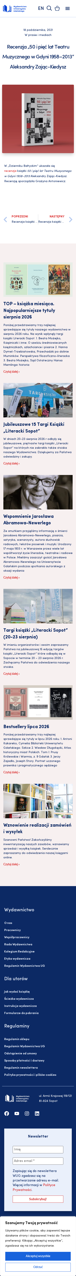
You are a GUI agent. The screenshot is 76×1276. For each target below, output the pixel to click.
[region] (38, 1246)
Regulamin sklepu (16, 1039)
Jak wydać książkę (17, 991)
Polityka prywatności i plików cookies (30, 1075)
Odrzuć (38, 1267)
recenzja (10, 171)
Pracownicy (12, 930)
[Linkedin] (37, 1113)
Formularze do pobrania (21, 1013)
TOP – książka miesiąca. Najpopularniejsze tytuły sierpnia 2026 (29, 311)
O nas (8, 923)
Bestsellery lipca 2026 (26, 727)
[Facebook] (6, 1113)
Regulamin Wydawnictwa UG (24, 966)
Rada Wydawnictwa (18, 944)
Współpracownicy (16, 937)
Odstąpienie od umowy (20, 1053)
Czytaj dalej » (11, 371)
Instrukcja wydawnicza (20, 1006)
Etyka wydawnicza (17, 958)
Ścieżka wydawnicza (19, 999)
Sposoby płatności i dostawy (24, 1060)
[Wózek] (57, 8)
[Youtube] (16, 1113)
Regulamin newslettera (21, 1067)
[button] (67, 8)
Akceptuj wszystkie (38, 1256)
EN (41, 8)
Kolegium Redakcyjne (19, 951)
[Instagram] (26, 1113)
